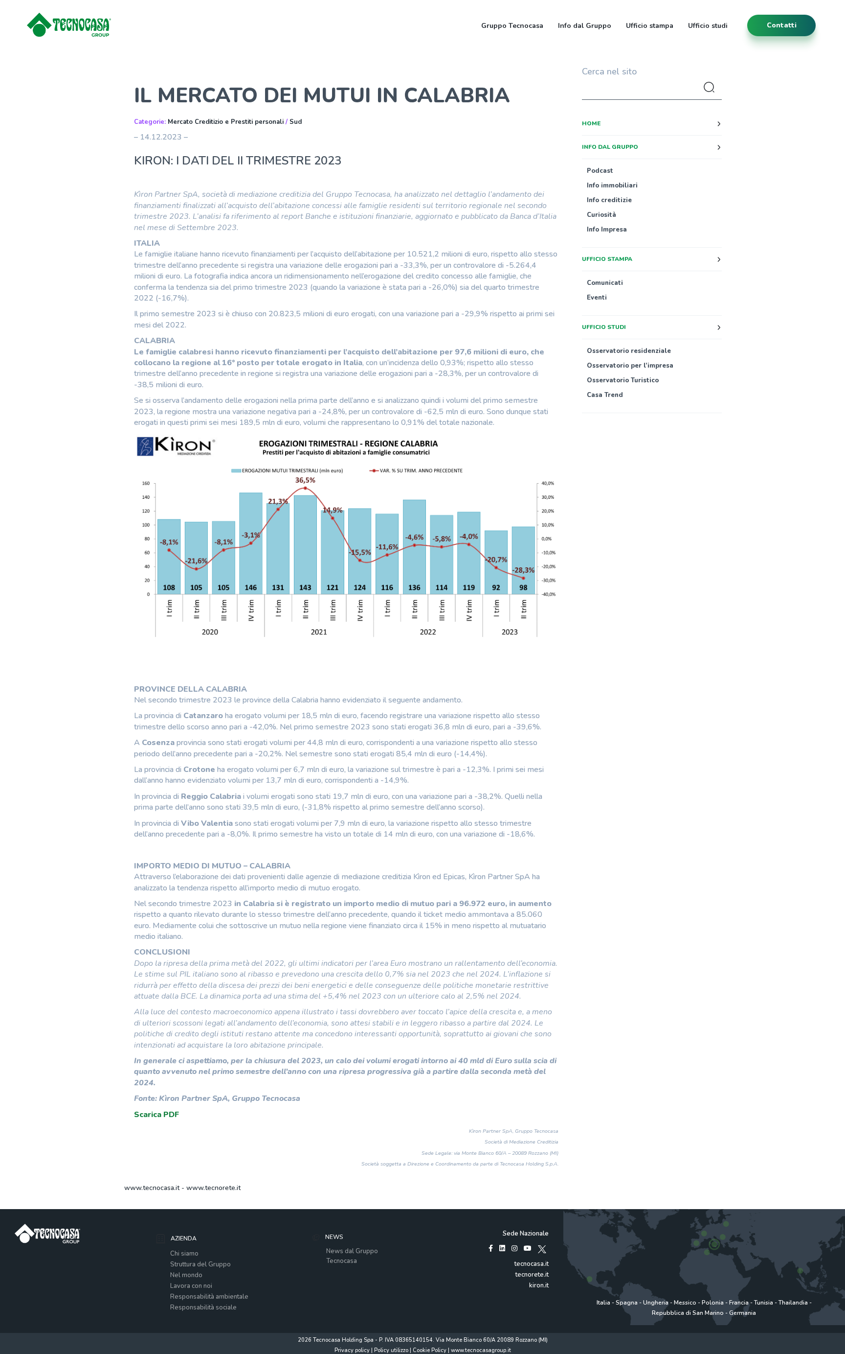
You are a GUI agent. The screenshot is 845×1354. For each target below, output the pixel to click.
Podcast (600, 170)
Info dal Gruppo (584, 25)
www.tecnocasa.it (151, 1187)
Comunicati (605, 283)
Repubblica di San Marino (688, 1313)
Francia (739, 1303)
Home (591, 123)
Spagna (627, 1303)
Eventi (597, 297)
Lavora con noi (191, 1286)
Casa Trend (605, 395)
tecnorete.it (532, 1274)
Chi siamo (184, 1253)
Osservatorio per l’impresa (630, 365)
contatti (782, 25)
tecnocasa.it (531, 1264)
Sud (295, 121)
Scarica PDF (156, 1114)
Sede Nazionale (526, 1233)
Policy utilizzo (391, 1350)
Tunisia (763, 1303)
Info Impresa (607, 229)
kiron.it (539, 1285)
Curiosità (601, 214)
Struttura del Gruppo (200, 1264)
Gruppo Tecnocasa (512, 25)
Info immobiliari (612, 185)
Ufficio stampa (649, 25)
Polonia (713, 1303)
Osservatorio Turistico (623, 380)
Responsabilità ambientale (209, 1296)
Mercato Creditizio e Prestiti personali (226, 121)
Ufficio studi (708, 25)
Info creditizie (609, 200)
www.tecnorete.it (213, 1187)
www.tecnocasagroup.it (481, 1350)
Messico (685, 1303)
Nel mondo (186, 1275)
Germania (742, 1313)
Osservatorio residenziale (629, 351)
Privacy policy (352, 1350)
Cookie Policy (429, 1350)
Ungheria (655, 1303)
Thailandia (793, 1303)
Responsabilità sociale (203, 1307)
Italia (603, 1303)
